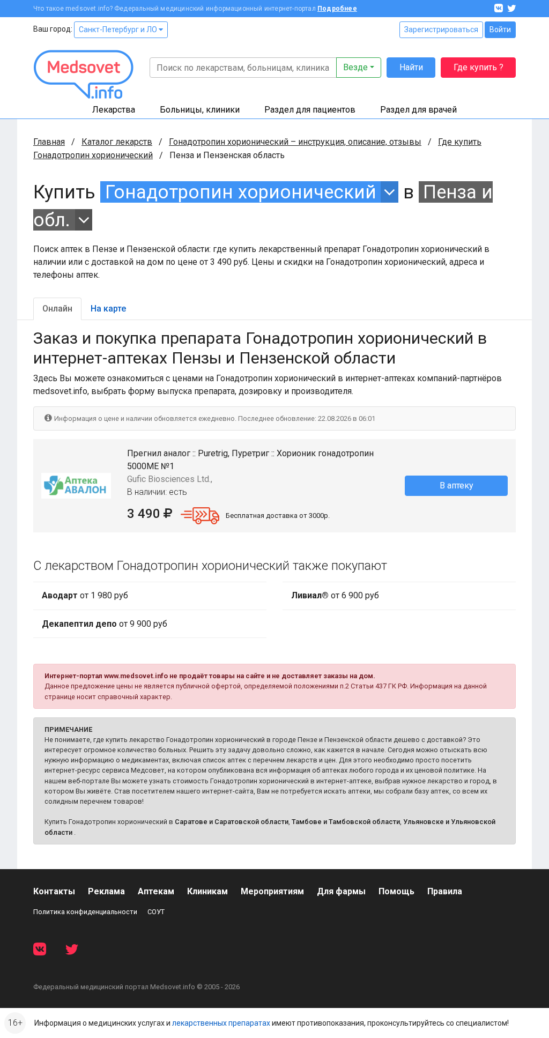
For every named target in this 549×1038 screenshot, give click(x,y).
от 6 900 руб (335, 595)
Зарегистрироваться (441, 29)
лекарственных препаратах (221, 1023)
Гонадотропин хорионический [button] (240, 192)
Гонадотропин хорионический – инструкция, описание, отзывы (295, 142)
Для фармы (341, 891)
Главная (49, 142)
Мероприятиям (272, 891)
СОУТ (156, 912)
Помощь (396, 891)
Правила (444, 891)
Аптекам (156, 891)
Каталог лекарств (116, 142)
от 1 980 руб (85, 595)
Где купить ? (478, 67)
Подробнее (337, 8)
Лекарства (113, 110)
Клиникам (207, 891)
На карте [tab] (108, 308)
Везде (355, 67)
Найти (411, 67)
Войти (500, 29)
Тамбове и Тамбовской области (346, 822)
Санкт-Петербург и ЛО (119, 29)
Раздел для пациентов (309, 110)
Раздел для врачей (418, 110)
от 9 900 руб (104, 624)
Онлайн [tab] (57, 308)
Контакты (54, 891)
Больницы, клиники (200, 110)
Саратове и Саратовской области (231, 822)
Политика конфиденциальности (85, 912)
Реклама (106, 891)
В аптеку (456, 485)
